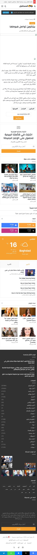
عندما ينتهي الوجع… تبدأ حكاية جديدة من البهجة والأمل (11, 320)
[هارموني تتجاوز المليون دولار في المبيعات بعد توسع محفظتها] (27, 168)
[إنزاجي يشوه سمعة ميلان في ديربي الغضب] (30, 272)
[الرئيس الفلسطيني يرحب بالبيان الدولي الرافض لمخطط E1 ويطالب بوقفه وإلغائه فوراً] (18, 473)
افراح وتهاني (31, 394)
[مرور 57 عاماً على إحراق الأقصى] (6, 466)
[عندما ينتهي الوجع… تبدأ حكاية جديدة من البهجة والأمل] (9, 312)
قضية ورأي (32, 439)
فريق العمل (20, 543)
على (19, 489)
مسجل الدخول (25, 213)
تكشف (9, 486)
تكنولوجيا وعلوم (30, 419)
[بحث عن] (35, 7)
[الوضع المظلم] (5, 7)
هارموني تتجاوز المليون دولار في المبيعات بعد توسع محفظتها (28, 176)
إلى (30, 486)
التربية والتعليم (31, 405)
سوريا (33, 489)
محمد (6, 489)
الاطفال (33, 399)
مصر (34, 492)
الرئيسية (32, 19)
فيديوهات (32, 436)
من (25, 492)
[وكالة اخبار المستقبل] (25, 6)
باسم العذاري (12, 540)
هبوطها (15, 109)
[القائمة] (2, 7)
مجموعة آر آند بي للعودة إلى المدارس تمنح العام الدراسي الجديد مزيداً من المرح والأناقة (10, 196)
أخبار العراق (31, 385)
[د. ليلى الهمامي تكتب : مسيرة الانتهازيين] (27, 312)
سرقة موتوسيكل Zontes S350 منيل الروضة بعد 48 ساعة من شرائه (11, 176)
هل (22, 492)
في (11, 489)
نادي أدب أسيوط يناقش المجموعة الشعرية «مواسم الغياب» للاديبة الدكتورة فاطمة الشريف (28, 196)
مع (29, 492)
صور (24, 489)
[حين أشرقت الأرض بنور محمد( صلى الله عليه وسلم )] (9, 332)
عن (15, 489)
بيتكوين (31, 109)
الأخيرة (9, 264)
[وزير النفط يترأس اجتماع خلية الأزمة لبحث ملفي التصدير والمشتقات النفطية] (30, 466)
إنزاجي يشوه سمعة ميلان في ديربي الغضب (14, 271)
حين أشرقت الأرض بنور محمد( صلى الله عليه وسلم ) (10, 339)
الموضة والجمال (30, 411)
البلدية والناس (31, 402)
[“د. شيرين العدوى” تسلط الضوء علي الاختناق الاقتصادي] (27, 332)
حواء (33, 425)
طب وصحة (32, 433)
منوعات (27, 19)
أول (34, 486)
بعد (14, 486)
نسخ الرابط (18, 118)
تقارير (33, 416)
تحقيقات (32, 413)
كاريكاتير (32, 441)
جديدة (4, 486)
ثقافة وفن (32, 422)
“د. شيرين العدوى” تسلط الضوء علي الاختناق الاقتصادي (29, 340)
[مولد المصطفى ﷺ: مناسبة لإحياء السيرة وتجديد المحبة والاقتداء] (6, 473)
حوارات (33, 427)
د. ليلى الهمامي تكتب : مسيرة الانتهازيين (29, 319)
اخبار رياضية (31, 391)
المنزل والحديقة (30, 408)
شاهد (28, 489)
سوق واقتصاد (31, 430)
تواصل (23, 109)
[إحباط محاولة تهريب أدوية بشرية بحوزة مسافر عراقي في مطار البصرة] (30, 459)
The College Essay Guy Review (27, 278)
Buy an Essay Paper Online (28, 283)
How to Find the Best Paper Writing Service (23, 293)
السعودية (24, 486)
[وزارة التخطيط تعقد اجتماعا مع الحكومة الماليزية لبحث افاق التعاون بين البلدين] (6, 459)
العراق (18, 486)
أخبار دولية (32, 388)
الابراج (33, 397)
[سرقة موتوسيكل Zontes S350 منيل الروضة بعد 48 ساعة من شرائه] (9, 168)
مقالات (33, 444)
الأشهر (28, 264)
